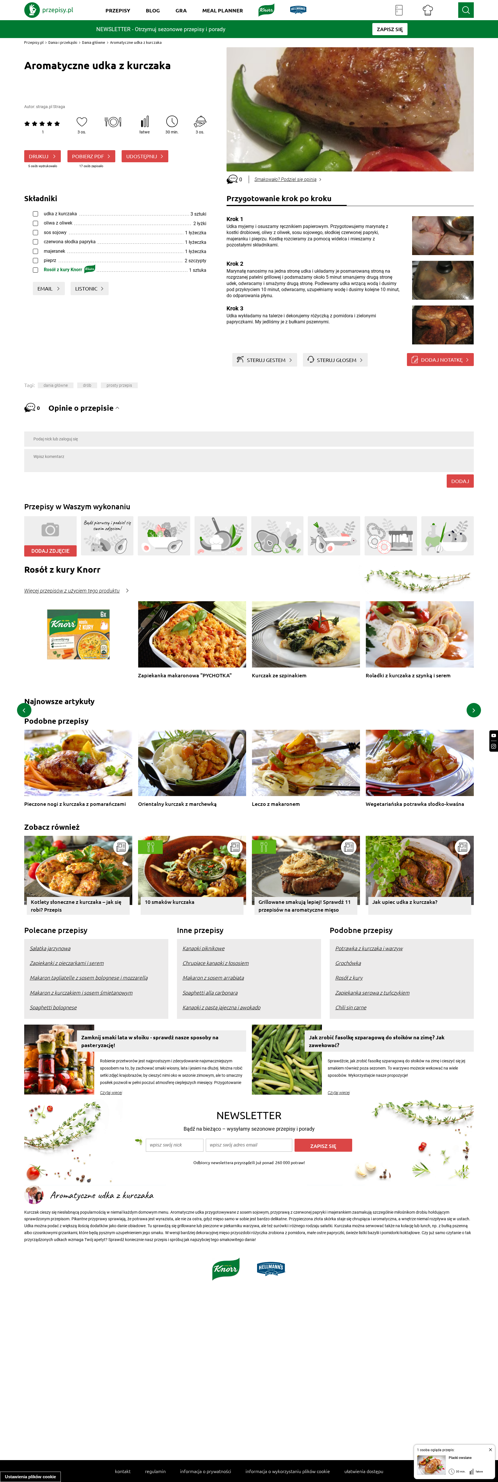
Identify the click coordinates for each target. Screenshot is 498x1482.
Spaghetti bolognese (53, 1007)
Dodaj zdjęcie (50, 551)
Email (45, 288)
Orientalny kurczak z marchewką (177, 804)
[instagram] (494, 746)
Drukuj (39, 156)
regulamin (155, 1471)
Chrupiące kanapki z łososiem (215, 963)
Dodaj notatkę (442, 360)
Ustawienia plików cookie (30, 1476)
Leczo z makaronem (276, 804)
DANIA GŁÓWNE (56, 385)
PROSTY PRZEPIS (119, 385)
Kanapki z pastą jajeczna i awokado (221, 1007)
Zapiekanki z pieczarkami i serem (67, 963)
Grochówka (348, 963)
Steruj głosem (336, 360)
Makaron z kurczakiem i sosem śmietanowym (81, 992)
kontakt (123, 1471)
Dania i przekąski (62, 42)
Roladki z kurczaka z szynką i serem (408, 675)
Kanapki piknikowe (203, 948)
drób (87, 385)
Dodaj (460, 481)
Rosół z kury (349, 977)
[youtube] (494, 735)
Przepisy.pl (34, 42)
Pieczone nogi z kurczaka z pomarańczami (75, 804)
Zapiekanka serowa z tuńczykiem (372, 992)
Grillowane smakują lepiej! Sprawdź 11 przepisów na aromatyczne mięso (305, 905)
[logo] (48, 10)
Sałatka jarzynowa (50, 948)
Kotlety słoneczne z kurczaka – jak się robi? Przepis (76, 905)
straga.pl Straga (50, 106)
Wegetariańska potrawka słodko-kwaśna (415, 804)
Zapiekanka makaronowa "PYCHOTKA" (185, 675)
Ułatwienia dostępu (363, 1471)
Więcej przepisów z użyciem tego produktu (72, 590)
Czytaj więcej (111, 1093)
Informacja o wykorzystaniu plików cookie (288, 1471)
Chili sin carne (350, 1007)
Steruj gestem (266, 360)
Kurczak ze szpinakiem (279, 675)
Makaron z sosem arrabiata (213, 977)
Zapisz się (323, 1145)
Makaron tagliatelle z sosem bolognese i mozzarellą (89, 977)
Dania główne (93, 42)
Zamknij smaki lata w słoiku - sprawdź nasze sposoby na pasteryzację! (149, 1041)
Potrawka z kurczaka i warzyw (369, 948)
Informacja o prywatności (205, 1471)
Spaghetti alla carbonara (209, 992)
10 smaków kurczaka (170, 901)
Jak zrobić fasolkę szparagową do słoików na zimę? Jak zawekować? (376, 1041)
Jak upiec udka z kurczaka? (404, 901)
